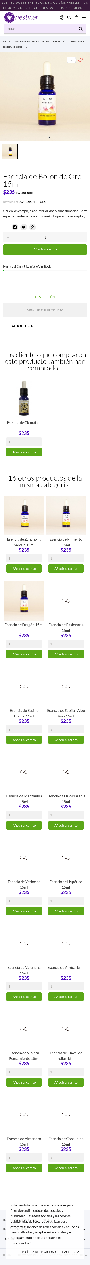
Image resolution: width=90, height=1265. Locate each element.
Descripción (45, 297)
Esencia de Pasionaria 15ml (66, 627)
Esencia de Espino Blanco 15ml (24, 713)
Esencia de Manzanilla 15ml (24, 798)
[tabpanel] (45, 96)
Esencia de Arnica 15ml (66, 967)
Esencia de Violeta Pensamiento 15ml (24, 1055)
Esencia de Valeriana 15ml (24, 970)
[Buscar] (81, 29)
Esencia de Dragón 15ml (24, 624)
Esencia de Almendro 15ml (24, 1141)
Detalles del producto (45, 310)
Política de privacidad (39, 1252)
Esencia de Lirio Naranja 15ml (65, 798)
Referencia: (10, 201)
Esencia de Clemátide (24, 422)
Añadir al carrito (45, 249)
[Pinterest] (32, 227)
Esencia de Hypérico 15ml (66, 884)
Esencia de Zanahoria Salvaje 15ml (24, 541)
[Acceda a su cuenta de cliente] (62, 17)
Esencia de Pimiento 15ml (66, 541)
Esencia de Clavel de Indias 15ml (66, 1055)
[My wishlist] (69, 17)
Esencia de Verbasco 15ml (24, 884)
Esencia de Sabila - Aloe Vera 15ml (66, 713)
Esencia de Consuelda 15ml (66, 1141)
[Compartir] (15, 227)
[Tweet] (23, 227)
